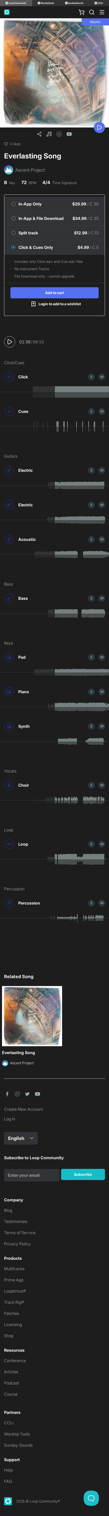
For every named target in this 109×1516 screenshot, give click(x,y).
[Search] (92, 12)
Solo (91, 377)
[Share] (39, 134)
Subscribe (83, 1174)
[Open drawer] (102, 12)
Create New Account (23, 1109)
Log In (9, 1118)
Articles (11, 1371)
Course (10, 1394)
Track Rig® (14, 1302)
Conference (15, 1360)
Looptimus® (15, 1291)
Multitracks (14, 1268)
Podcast (11, 1382)
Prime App (13, 1279)
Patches (11, 1313)
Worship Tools (17, 1434)
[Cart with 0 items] (82, 12)
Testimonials (15, 1221)
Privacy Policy (17, 1243)
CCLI (8, 1422)
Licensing (13, 1324)
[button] (49, 134)
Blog (8, 1210)
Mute (101, 377)
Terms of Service (19, 1232)
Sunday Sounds (18, 1445)
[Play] (99, 127)
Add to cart (54, 293)
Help (8, 1470)
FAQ (8, 1481)
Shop (8, 1335)
